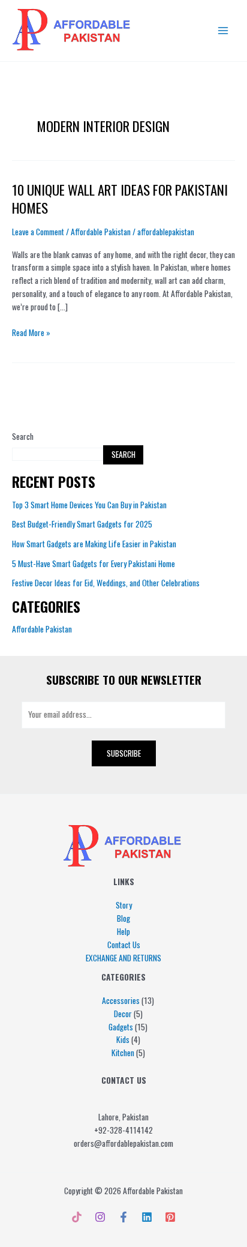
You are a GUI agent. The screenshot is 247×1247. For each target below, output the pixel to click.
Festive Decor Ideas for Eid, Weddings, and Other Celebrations (106, 583)
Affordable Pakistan (42, 629)
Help (123, 931)
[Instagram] (100, 1217)
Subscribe (124, 753)
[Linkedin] (146, 1217)
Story (124, 905)
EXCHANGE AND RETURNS (123, 958)
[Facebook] (123, 1217)
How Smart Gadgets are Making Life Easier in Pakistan (94, 544)
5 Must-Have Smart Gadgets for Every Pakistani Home (93, 563)
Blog (123, 918)
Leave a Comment (38, 232)
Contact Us (123, 945)
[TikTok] (76, 1217)
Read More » (31, 332)
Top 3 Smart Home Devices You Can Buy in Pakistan (89, 505)
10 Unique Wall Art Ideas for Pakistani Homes (120, 198)
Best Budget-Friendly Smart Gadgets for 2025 (82, 524)
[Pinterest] (170, 1217)
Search (23, 436)
